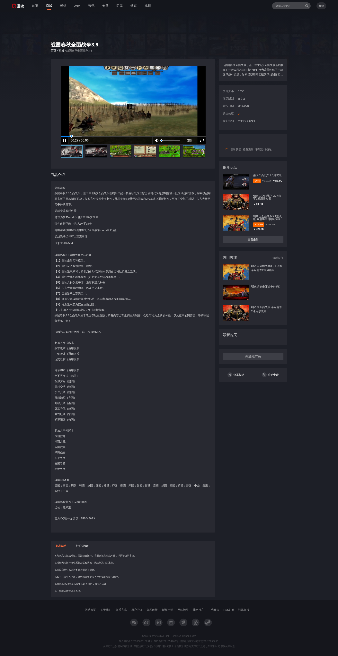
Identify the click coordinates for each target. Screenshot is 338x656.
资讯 (91, 5)
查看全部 (253, 239)
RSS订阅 (228, 609)
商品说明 (61, 545)
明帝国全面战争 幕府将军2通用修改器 (267, 197)
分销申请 (273, 374)
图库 (119, 5)
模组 (63, 5)
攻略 (77, 5)
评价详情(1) (83, 545)
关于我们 (105, 609)
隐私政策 (152, 609)
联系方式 (121, 609)
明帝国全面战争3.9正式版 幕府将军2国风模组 (267, 218)
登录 (321, 5)
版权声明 (167, 609)
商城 (49, 5)
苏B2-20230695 (209, 641)
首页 (35, 5)
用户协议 (136, 609)
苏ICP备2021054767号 (166, 641)
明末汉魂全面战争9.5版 (265, 286)
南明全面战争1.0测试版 (267, 175)
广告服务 (214, 609)
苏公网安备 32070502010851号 (136, 641)
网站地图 (183, 609)
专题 (105, 5)
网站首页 (90, 609)
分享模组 (238, 374)
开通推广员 (253, 356)
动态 (133, 5)
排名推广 (198, 609)
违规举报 (243, 609)
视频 (148, 5)
